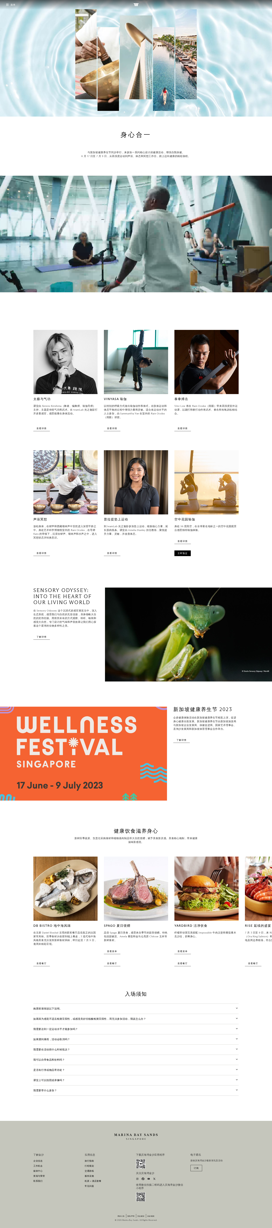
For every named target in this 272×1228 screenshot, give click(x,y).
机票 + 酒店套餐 (93, 1181)
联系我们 (38, 1181)
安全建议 (141, 1216)
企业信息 (38, 1161)
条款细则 (151, 1216)
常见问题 (89, 1186)
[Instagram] (137, 1179)
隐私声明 (131, 1216)
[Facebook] (143, 1179)
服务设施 (89, 1176)
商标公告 (121, 1216)
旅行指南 (89, 1161)
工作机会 (38, 1166)
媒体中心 (38, 1171)
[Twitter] (154, 1179)
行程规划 (89, 1166)
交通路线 (89, 1171)
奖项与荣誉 (39, 1176)
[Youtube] (149, 1179)
